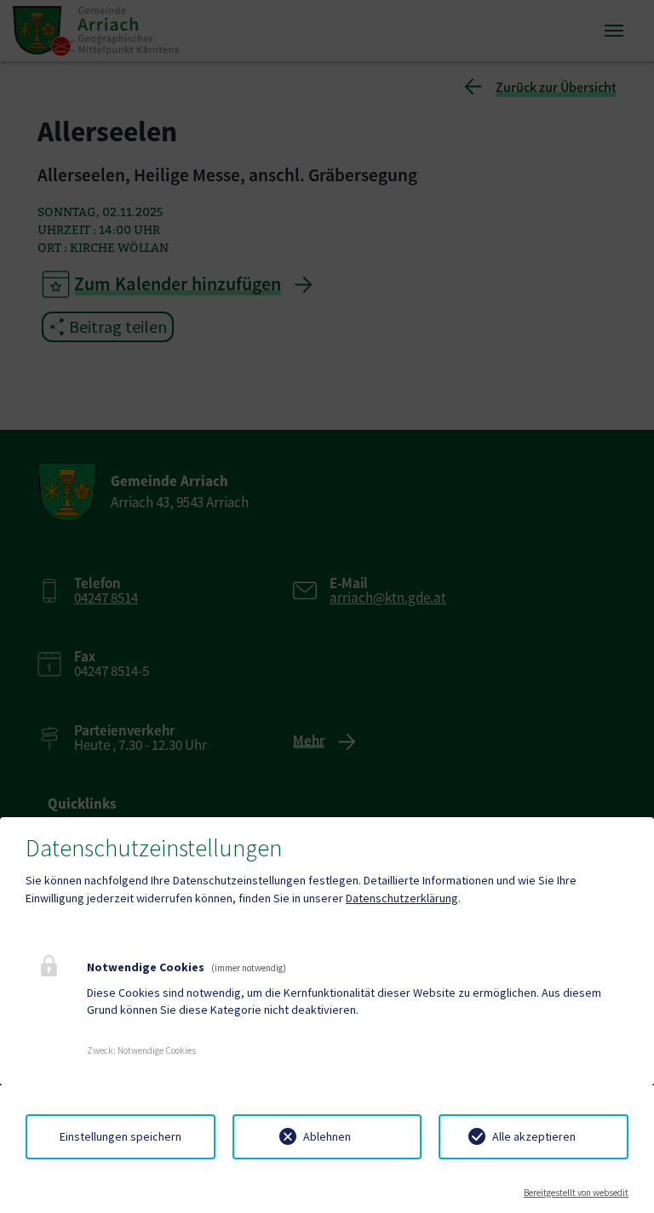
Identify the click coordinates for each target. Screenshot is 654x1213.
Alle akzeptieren (534, 1136)
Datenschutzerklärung (402, 898)
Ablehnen (327, 1136)
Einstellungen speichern (120, 1136)
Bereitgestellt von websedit (576, 1193)
